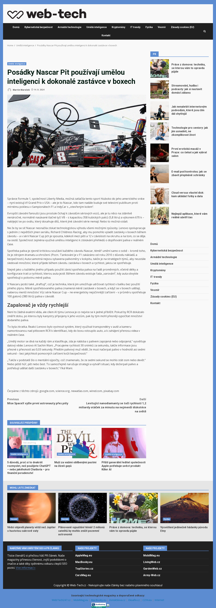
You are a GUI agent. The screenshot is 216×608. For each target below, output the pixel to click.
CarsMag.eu (83, 575)
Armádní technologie (69, 27)
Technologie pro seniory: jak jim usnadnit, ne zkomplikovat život (159, 131)
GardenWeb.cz (152, 568)
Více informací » (25, 568)
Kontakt (106, 35)
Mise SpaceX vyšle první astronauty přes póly (37, 401)
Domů (16, 27)
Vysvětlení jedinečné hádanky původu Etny (184, 508)
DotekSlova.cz (117, 600)
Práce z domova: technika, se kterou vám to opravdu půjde (159, 68)
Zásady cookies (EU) (182, 27)
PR (114, 519)
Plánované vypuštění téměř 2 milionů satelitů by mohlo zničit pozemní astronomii (82, 508)
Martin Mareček (21, 89)
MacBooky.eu (83, 562)
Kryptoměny (118, 27)
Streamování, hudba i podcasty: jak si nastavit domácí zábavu (159, 89)
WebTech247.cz (61, 600)
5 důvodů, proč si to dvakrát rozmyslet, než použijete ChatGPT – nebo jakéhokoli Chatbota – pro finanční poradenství (29, 443)
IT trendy (135, 27)
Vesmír (162, 27)
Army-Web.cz (151, 575)
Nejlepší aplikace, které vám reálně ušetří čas (159, 216)
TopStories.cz (84, 568)
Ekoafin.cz (134, 600)
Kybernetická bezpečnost (38, 27)
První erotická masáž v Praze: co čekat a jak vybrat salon (159, 153)
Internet (159, 600)
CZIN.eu (147, 600)
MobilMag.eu (151, 555)
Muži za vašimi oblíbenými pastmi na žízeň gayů (76, 443)
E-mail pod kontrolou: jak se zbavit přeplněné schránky (159, 174)
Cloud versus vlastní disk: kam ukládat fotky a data (159, 195)
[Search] (205, 31)
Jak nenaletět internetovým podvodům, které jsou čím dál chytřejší (159, 110)
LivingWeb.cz (151, 562)
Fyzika (149, 27)
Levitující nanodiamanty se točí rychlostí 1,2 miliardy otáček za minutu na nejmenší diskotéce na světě (112, 405)
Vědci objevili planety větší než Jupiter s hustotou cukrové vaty (31, 508)
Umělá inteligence (96, 27)
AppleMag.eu (83, 555)
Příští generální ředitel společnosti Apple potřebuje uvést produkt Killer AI (124, 443)
